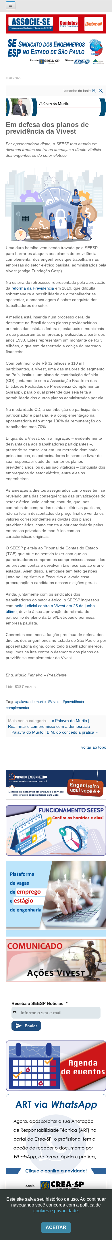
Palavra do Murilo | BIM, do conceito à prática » (54, 732)
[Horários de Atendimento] (56, 831)
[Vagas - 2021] (56, 899)
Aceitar (56, 1227)
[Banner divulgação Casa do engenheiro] (56, 784)
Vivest (55, 702)
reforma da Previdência (32, 288)
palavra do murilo (31, 702)
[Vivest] (56, 961)
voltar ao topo (93, 747)
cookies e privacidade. (56, 1210)
